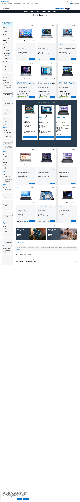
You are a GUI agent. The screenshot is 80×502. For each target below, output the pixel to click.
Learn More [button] (23, 95)
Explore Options (32, 59)
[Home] (2, 8)
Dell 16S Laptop (62, 206)
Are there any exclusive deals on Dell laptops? (23, 256)
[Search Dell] (30, 1)
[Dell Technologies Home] (5, 1)
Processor (4, 90)
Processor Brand (5, 80)
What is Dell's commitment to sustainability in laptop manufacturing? (26, 261)
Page (45, 225)
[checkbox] (5, 31)
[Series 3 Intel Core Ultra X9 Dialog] (12, 94)
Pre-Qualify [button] (26, 95)
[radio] (24, 40)
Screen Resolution (5, 212)
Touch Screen (5, 187)
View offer (27, 58)
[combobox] (21, 1)
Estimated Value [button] (25, 121)
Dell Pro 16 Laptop (42, 82)
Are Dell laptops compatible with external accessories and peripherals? (26, 259)
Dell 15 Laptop (20, 44)
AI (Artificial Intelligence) (6, 53)
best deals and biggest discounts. (48, 144)
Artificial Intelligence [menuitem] (3, 3)
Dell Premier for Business (75, 3)
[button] (64, 1)
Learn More (19, 238)
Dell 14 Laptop (25, 117)
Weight (4, 154)
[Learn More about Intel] (67, 8)
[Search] (11, 92)
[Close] (28, 491)
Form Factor (4, 73)
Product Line (5, 27)
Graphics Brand (5, 130)
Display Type (5, 200)
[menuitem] (10, 3)
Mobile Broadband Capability (7, 248)
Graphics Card (5, 139)
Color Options (5, 226)
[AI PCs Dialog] (8, 55)
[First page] (39, 225)
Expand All (17, 242)
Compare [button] (32, 25)
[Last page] (54, 225)
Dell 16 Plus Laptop (63, 44)
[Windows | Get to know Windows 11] (59, 8)
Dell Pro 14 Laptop (21, 169)
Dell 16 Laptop (41, 44)
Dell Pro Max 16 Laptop (60, 117)
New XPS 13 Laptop (21, 82)
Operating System (5, 108)
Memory (4, 118)
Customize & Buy (30, 137)
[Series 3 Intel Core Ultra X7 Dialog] (12, 96)
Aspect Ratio (5, 194)
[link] (69, 1)
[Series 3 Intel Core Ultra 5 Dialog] (12, 103)
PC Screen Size (5, 61)
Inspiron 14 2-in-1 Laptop (43, 206)
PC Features (4, 174)
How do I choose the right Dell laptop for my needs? (23, 254)
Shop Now (19, 235)
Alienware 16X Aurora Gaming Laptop (46, 169)
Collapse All (22, 242)
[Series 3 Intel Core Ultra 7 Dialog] (12, 101)
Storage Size (5, 162)
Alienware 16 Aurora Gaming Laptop (66, 82)
